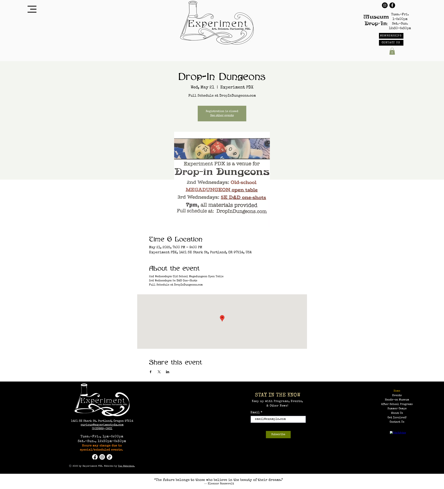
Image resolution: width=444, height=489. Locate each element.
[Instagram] (385, 5)
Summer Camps (397, 408)
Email (255, 412)
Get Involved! (397, 417)
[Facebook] (392, 5)
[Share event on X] (159, 371)
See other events (222, 115)
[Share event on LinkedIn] (167, 371)
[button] (32, 9)
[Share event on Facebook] (150, 371)
